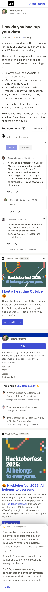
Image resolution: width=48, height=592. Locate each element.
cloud (17, 37)
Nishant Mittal (16, 10)
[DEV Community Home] (10, 3)
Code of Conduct (16, 249)
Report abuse (33, 249)
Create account (37, 3)
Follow (24, 346)
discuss (7, 37)
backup (27, 37)
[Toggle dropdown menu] (44, 157)
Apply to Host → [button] (12, 322)
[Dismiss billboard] (44, 527)
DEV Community (26, 386)
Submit (11, 147)
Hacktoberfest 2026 (16, 504)
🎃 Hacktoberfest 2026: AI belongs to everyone (23, 487)
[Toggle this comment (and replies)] (3, 163)
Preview (26, 147)
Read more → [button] (11, 523)
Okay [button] (7, 586)
